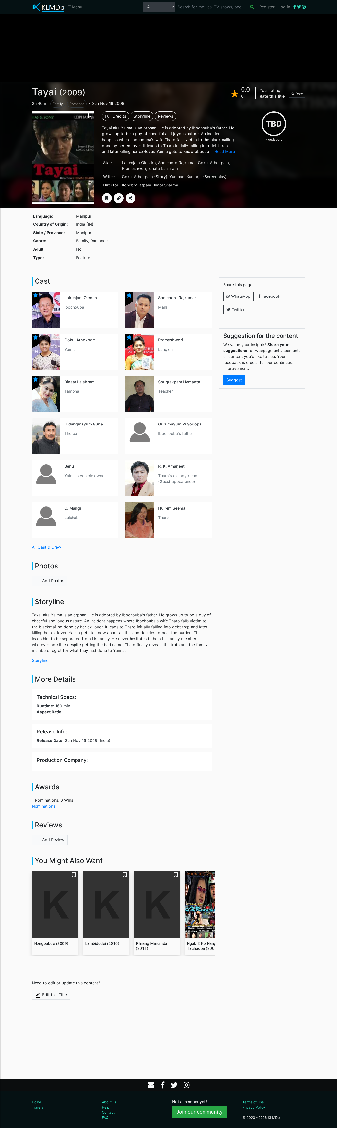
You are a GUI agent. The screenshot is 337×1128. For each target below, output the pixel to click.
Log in (284, 6)
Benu (69, 466)
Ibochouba (74, 307)
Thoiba (70, 433)
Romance (76, 104)
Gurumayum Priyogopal (180, 424)
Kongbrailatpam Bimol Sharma (150, 185)
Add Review (52, 839)
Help (105, 1107)
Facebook (270, 296)
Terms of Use (253, 1102)
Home (36, 1102)
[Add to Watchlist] (107, 198)
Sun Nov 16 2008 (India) (73, 740)
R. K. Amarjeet (171, 466)
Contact (108, 1112)
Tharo (163, 517)
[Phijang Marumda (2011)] (157, 904)
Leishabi (72, 517)
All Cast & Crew (46, 547)
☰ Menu (74, 6)
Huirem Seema (171, 508)
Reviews (165, 116)
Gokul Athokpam (213, 162)
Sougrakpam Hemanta (179, 381)
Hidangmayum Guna (83, 424)
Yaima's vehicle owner (85, 475)
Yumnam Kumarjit (185, 176)
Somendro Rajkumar (177, 162)
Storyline (142, 116)
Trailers (37, 1107)
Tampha (71, 391)
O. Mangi (72, 508)
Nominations (43, 806)
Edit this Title (54, 994)
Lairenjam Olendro (139, 162)
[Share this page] (130, 198)
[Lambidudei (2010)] (106, 904)
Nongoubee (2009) (51, 943)
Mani (162, 307)
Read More (225, 151)
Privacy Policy (254, 1107)
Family (58, 104)
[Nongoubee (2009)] (55, 904)
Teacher (165, 391)
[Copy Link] (119, 198)
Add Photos (52, 580)
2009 (72, 92)
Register (267, 6)
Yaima (70, 349)
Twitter (237, 309)
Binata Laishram (163, 168)
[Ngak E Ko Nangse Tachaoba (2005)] (208, 904)
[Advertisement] (168, 47)
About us (109, 1102)
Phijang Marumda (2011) (151, 946)
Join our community (199, 1112)
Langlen (165, 349)
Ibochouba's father (175, 433)
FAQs (106, 1117)
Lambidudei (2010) (102, 943)
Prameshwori (134, 168)
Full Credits (115, 116)
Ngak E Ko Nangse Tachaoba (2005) (204, 946)
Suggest (234, 379)
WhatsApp (240, 296)
